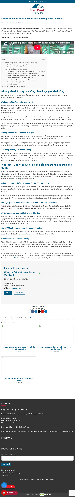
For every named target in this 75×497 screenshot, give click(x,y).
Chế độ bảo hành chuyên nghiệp (16, 82)
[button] (42, 60)
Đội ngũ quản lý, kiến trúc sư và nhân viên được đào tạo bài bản (25, 75)
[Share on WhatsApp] (29, 311)
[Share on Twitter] (35, 311)
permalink (29, 318)
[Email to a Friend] (39, 311)
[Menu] (71, 8)
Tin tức (17, 318)
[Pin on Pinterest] (42, 311)
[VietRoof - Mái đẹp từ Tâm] (37, 8)
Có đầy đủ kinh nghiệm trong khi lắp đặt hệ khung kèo (23, 73)
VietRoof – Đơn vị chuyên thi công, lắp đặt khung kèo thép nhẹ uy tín (24, 71)
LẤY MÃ (9, 487)
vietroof (21, 22)
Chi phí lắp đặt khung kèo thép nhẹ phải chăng (20, 79)
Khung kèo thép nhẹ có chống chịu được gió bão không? (20, 62)
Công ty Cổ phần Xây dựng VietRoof (15, 86)
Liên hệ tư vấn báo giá (10, 84)
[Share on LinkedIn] (45, 311)
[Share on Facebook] (32, 311)
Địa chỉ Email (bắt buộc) (8, 455)
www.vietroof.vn (16, 288)
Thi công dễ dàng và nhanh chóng (17, 69)
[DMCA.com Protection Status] (45, 494)
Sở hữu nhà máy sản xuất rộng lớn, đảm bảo (20, 77)
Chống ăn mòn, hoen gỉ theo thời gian (18, 67)
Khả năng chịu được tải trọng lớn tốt (17, 65)
